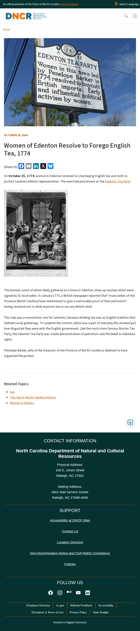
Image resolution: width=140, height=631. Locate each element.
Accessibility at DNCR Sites (70, 520)
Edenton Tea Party (117, 181)
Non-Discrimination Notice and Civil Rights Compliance (70, 553)
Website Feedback (81, 605)
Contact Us (70, 531)
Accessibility (105, 605)
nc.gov (60, 605)
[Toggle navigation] (135, 16)
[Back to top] (130, 423)
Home (6, 30)
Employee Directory (38, 605)
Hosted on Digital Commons (70, 622)
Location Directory (70, 542)
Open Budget (100, 612)
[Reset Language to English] (116, 4)
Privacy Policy (78, 612)
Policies (70, 564)
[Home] (26, 12)
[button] (123, 16)
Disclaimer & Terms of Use (48, 612)
